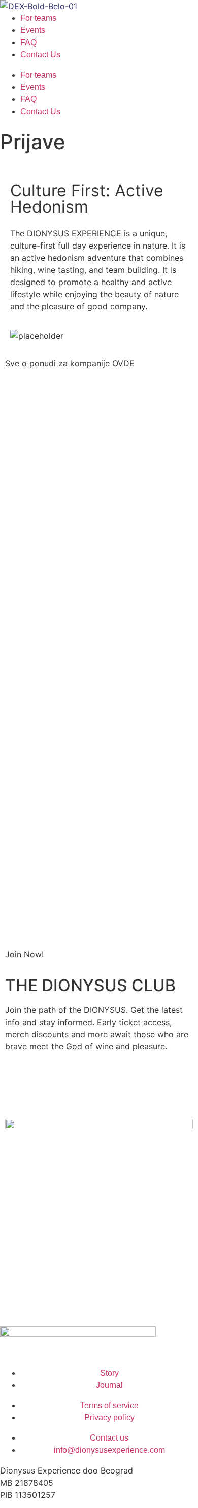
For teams (38, 18)
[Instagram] (17, 1093)
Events (32, 30)
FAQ (28, 42)
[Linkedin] (45, 1093)
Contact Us (40, 54)
